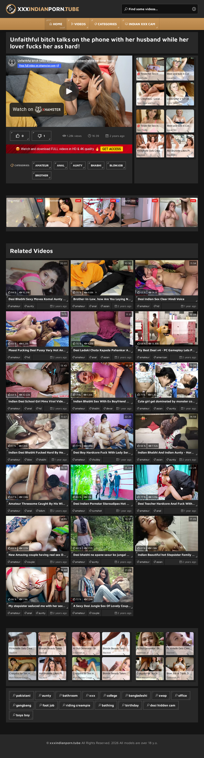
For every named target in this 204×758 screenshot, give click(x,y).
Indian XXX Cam (142, 24)
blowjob (116, 165)
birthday (132, 705)
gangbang (23, 705)
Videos (80, 24)
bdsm (42, 510)
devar (109, 408)
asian (106, 306)
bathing (108, 705)
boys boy (23, 715)
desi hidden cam (162, 705)
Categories (107, 24)
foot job (48, 705)
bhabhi (96, 165)
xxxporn (48, 9)
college (112, 695)
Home (57, 24)
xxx (92, 695)
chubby (96, 459)
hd (157, 306)
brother (41, 175)
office (182, 695)
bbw (29, 459)
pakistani (23, 695)
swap (163, 695)
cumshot (97, 510)
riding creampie (78, 705)
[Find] (194, 9)
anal (61, 165)
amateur (42, 165)
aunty (77, 165)
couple (31, 561)
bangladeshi (138, 695)
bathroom (70, 695)
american (161, 357)
